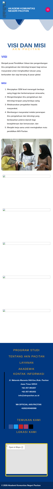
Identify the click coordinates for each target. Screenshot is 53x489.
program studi (26, 350)
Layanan (27, 362)
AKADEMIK (26, 368)
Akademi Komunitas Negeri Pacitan (21, 9)
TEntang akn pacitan (27, 356)
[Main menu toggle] (47, 9)
